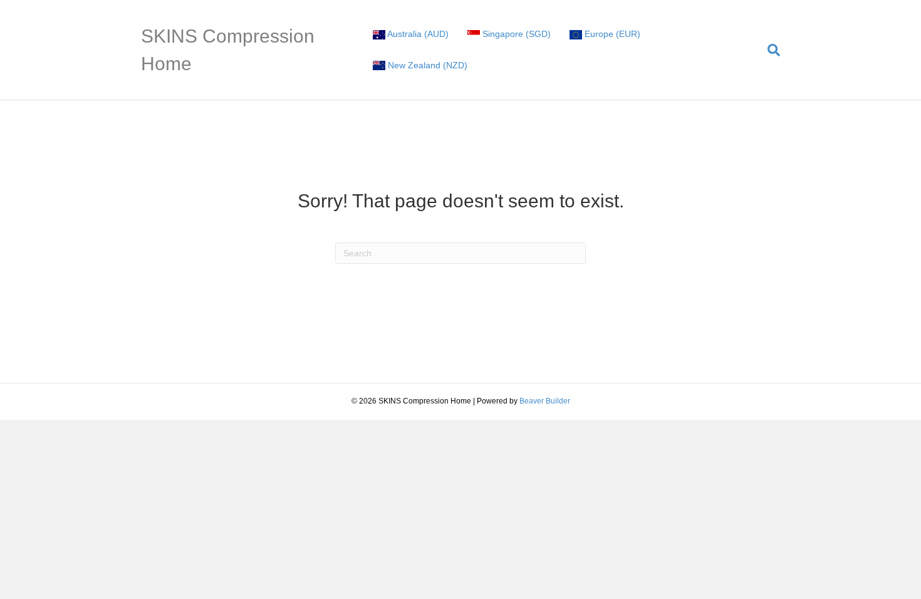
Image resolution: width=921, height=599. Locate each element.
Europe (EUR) (611, 34)
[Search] (769, 50)
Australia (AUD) (417, 34)
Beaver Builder (544, 401)
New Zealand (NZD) (426, 65)
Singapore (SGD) (515, 34)
